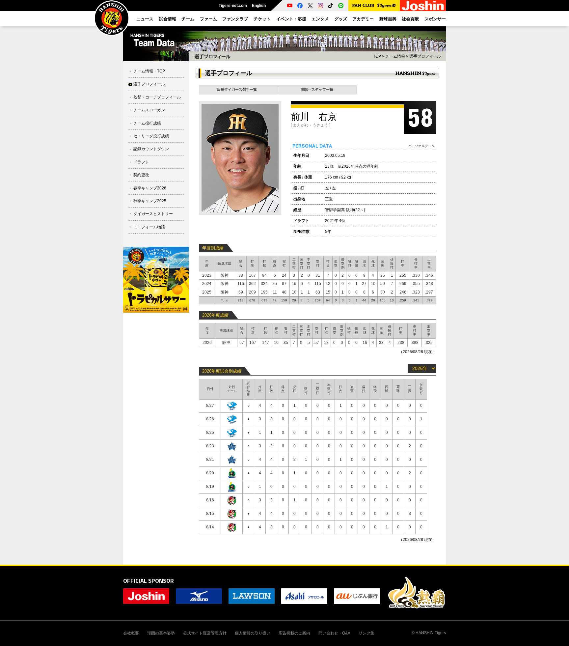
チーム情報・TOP (149, 71)
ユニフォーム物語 (149, 227)
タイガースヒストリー (153, 213)
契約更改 (141, 175)
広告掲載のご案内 (294, 633)
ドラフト (141, 162)
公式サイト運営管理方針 (205, 633)
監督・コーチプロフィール (157, 97)
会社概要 (131, 633)
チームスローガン (149, 110)
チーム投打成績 (147, 123)
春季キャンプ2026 (149, 188)
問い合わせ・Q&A (334, 633)
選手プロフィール (149, 84)
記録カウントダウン (151, 149)
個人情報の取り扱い (252, 633)
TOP (377, 56)
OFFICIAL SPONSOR (148, 580)
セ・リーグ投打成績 (151, 136)
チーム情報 (395, 56)
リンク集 (366, 633)
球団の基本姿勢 (161, 633)
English (259, 5)
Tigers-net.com (233, 5)
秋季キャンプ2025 (149, 201)
